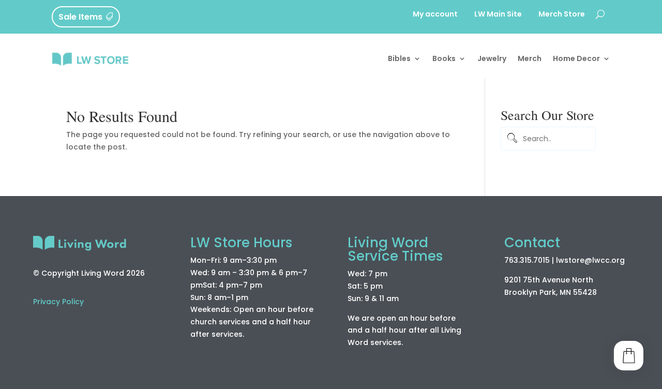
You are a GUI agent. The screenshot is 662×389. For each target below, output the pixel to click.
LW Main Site (498, 14)
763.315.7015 (527, 260)
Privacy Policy (58, 301)
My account (435, 14)
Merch (529, 58)
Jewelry (491, 58)
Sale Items (80, 17)
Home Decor (576, 58)
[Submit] (511, 139)
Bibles (399, 58)
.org (617, 260)
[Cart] (628, 355)
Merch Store (561, 14)
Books (444, 58)
